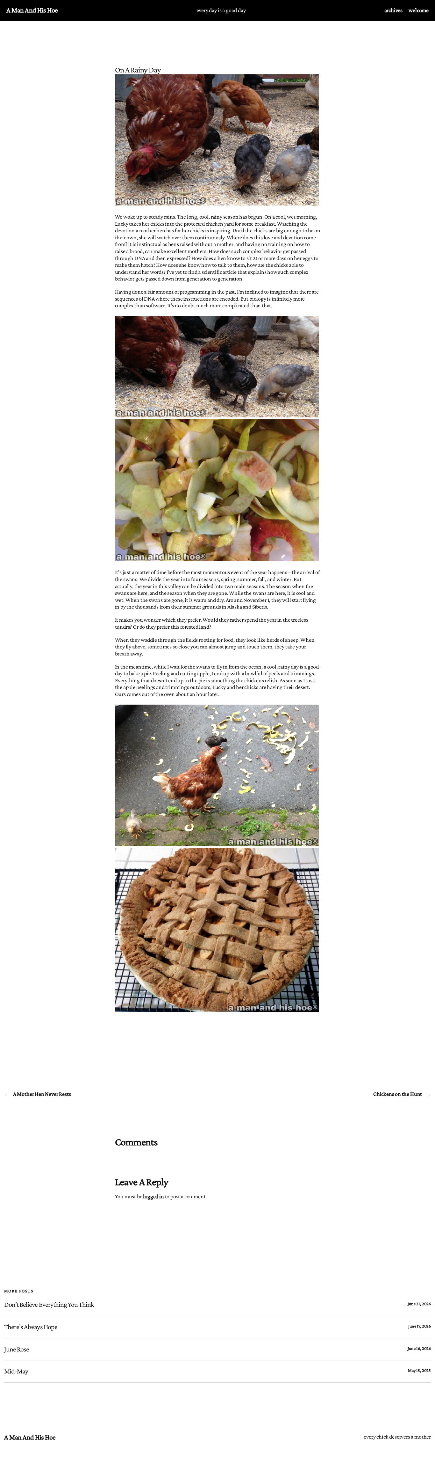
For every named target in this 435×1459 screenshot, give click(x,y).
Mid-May (16, 1371)
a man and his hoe (32, 10)
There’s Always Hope (30, 1327)
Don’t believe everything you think (49, 1304)
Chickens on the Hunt (397, 1094)
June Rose (16, 1349)
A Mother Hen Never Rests (42, 1094)
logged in (153, 1196)
